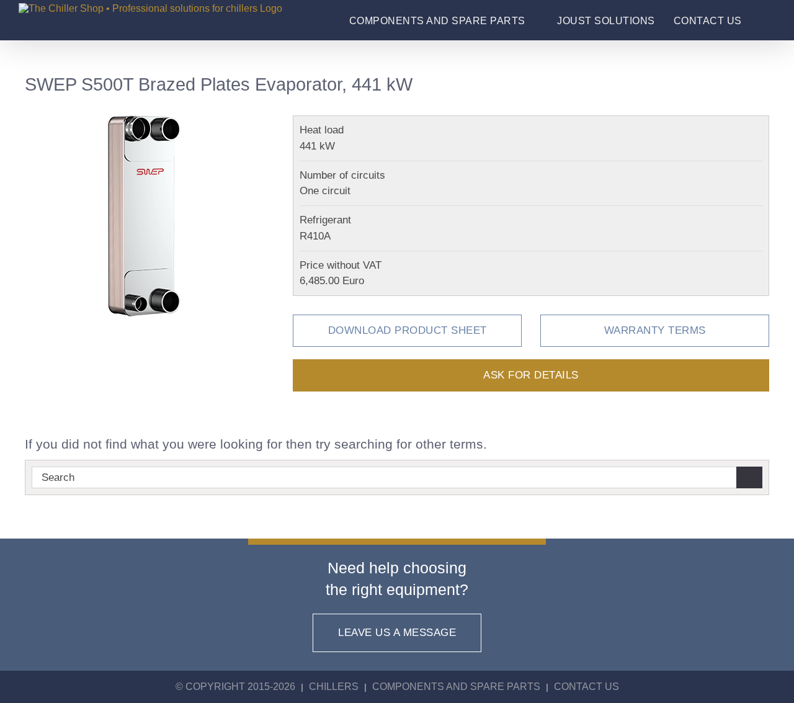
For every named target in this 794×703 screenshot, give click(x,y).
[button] (764, 21)
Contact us (586, 686)
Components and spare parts (456, 686)
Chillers (334, 686)
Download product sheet (407, 330)
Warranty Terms (655, 330)
